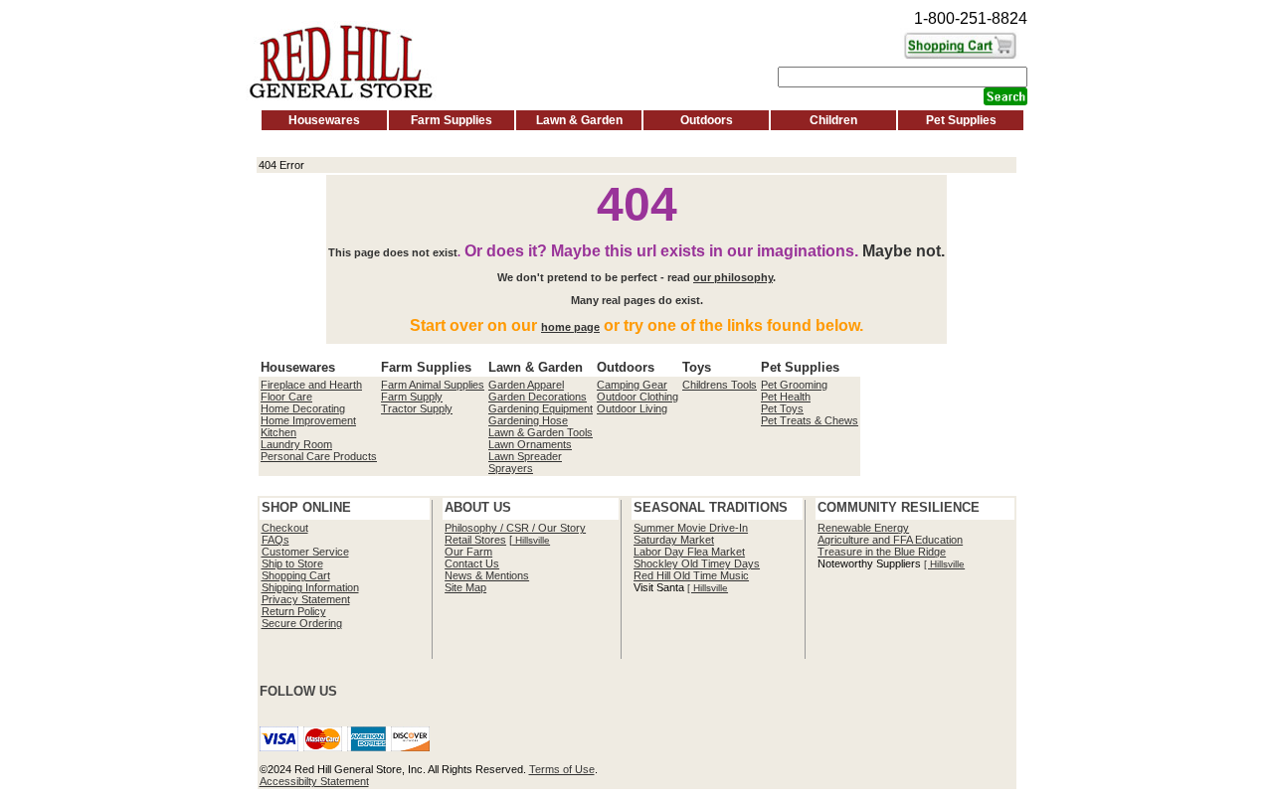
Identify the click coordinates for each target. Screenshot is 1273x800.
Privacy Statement (306, 599)
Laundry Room (296, 444)
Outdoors (706, 120)
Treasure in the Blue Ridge (882, 552)
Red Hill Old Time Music (691, 575)
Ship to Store (292, 563)
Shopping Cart (296, 575)
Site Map (465, 587)
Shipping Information (310, 587)
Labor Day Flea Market (689, 552)
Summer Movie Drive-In (691, 528)
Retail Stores (475, 540)
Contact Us (472, 563)
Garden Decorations (537, 396)
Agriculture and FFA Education (890, 540)
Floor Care (286, 396)
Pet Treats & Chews (809, 420)
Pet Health (786, 396)
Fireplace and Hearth (311, 385)
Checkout (285, 528)
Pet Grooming (794, 385)
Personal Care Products (319, 456)
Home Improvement (308, 420)
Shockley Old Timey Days (697, 563)
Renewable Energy (863, 528)
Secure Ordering (302, 623)
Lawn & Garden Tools (540, 432)
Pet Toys (782, 408)
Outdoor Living (632, 408)
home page (570, 327)
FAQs (275, 540)
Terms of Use (562, 769)
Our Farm (468, 552)
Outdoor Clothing (637, 396)
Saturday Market (674, 540)
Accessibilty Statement (314, 781)
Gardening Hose (528, 420)
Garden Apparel (526, 385)
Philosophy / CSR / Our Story (515, 528)
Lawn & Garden (579, 120)
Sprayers (510, 468)
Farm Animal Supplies (432, 385)
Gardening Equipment (540, 408)
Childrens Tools (719, 385)
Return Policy (294, 611)
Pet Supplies (961, 120)
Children (833, 120)
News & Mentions (487, 575)
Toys (696, 367)
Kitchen (278, 432)
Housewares (324, 120)
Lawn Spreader (525, 456)
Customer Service (305, 552)
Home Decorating (303, 408)
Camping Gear (632, 385)
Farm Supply (412, 396)
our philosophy (733, 277)
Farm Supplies (451, 120)
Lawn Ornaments (530, 444)
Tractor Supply (417, 408)
